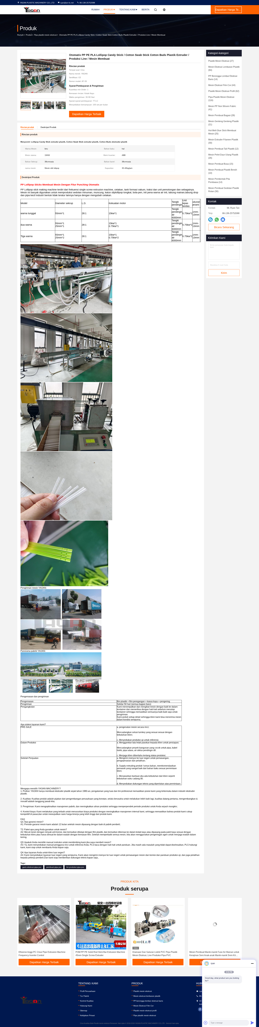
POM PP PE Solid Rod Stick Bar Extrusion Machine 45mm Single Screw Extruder (43, 953)
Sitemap (83, 1010)
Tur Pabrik (84, 996)
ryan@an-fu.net (67, 3)
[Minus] (252, 963)
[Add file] (205, 1023)
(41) (222, 108)
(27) (221, 61)
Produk (108, 9)
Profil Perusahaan (87, 991)
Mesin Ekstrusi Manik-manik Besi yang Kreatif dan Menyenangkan (213, 953)
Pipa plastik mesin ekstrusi (45, 35)
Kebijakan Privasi (87, 1015)
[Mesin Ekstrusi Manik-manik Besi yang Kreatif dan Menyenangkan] (214, 924)
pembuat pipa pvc (54, 867)
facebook (200, 1009)
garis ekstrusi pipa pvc (31, 867)
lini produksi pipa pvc (75, 867)
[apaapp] (216, 219)
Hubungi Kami (86, 1006)
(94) (224, 68)
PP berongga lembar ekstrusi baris (148, 1001)
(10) (222, 171)
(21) (223, 123)
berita (145, 9)
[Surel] (223, 219)
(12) (223, 149)
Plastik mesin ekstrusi (142, 991)
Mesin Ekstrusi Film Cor (143, 1006)
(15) (220, 164)
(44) (221, 85)
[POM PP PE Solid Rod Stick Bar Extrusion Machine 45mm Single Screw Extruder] (44, 924)
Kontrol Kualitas (86, 1001)
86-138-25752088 (87, 3)
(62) (223, 91)
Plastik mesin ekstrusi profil (144, 1010)
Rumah (95, 9)
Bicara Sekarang (224, 227)
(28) (221, 115)
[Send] (252, 1023)
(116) (221, 98)
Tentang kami (127, 9)
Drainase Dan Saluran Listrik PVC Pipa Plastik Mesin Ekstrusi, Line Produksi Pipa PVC (98, 953)
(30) (223, 141)
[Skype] (210, 219)
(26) (223, 156)
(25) (222, 132)
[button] (64, 105)
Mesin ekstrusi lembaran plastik (146, 996)
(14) (222, 77)
